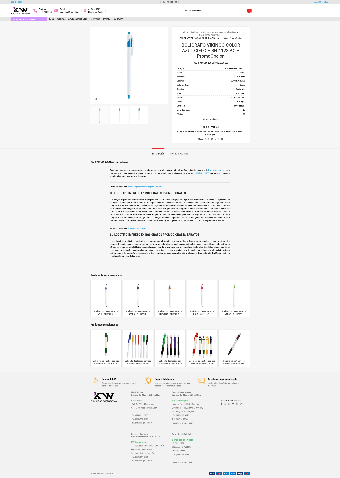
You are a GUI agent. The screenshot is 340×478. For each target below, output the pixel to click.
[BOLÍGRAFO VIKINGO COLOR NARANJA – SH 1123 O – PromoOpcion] (170, 295)
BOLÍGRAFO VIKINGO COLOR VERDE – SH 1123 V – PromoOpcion (234, 314)
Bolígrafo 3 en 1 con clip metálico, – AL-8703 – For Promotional (234, 363)
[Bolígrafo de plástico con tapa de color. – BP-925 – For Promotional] (138, 345)
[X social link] (208, 139)
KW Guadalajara (180, 400)
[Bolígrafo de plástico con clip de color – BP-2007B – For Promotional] (106, 345)
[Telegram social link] (222, 139)
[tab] (158, 152)
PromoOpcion (211, 134)
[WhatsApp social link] (218, 139)
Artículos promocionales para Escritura (218, 32)
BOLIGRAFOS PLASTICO (209, 35)
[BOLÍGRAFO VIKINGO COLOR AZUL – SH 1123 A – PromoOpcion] (106, 295)
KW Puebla (136, 400)
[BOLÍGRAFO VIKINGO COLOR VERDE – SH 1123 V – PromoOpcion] (234, 295)
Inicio (185, 32)
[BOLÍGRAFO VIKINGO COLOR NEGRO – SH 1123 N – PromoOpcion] (138, 295)
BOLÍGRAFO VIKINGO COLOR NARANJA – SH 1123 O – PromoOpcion (170, 314)
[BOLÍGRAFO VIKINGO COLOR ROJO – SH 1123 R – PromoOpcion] (202, 295)
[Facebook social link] (205, 139)
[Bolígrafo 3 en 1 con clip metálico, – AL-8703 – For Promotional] (234, 345)
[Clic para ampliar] (95, 99)
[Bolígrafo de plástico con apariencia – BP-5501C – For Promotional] (170, 345)
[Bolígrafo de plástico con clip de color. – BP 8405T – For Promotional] (202, 345)
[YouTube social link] (233, 404)
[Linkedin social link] (215, 139)
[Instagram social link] (229, 404)
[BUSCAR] (249, 11)
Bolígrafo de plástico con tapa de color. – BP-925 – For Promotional (138, 363)
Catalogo (195, 32)
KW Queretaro (138, 442)
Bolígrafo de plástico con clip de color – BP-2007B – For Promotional (106, 363)
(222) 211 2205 (16, 2)
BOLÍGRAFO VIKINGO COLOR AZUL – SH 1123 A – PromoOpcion (106, 314)
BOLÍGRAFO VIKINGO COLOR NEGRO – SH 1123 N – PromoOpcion (138, 314)
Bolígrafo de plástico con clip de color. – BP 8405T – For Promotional (202, 363)
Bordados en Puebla (182, 439)
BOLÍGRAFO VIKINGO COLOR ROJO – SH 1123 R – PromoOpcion (202, 314)
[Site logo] (21, 10)
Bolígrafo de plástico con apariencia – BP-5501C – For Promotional (169, 363)
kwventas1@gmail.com (320, 2)
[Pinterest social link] (212, 139)
